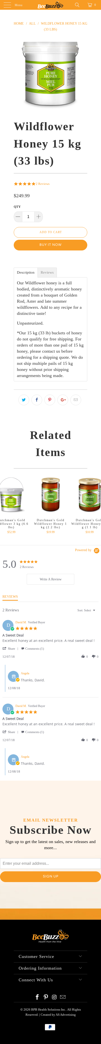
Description (26, 272)
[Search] (79, 5)
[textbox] (97, 612)
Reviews (47, 272)
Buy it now (50, 245)
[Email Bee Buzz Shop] (63, 997)
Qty (17, 207)
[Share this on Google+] (62, 400)
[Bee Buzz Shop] (50, 5)
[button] (11, 648)
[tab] (50, 579)
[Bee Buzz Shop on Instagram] (54, 997)
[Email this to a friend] (75, 400)
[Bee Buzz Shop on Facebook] (37, 997)
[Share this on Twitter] (23, 400)
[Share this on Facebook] (36, 400)
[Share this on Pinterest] (49, 400)
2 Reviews (43, 184)
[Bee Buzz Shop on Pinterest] (46, 997)
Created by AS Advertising (58, 1014)
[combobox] (87, 610)
